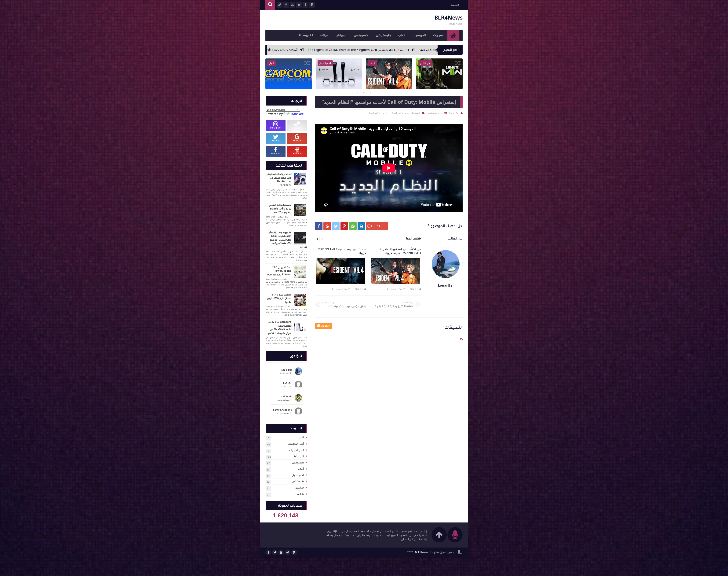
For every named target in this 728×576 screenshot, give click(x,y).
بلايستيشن (383, 35)
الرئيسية (455, 5)
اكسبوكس (361, 35)
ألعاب (401, 35)
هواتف (324, 35)
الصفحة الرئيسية (412, 113)
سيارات (438, 35)
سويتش (341, 35)
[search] (270, 5)
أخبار (301, 438)
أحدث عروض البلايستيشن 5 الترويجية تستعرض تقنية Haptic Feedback (278, 179)
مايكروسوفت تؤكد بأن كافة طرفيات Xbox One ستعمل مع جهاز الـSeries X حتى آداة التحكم (288, 240)
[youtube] (281, 552)
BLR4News (448, 18)
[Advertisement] (387, 452)
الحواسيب (419, 35)
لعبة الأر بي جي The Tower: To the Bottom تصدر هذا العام (279, 271)
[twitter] (275, 552)
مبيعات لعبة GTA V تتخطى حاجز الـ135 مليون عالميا (279, 298)
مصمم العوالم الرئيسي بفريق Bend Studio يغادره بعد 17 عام (280, 208)
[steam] (287, 552)
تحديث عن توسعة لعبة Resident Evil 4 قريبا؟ (267, 50)
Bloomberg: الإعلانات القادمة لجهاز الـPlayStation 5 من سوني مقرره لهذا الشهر (279, 327)
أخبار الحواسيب (296, 444)
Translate (297, 114)
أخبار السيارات (296, 450)
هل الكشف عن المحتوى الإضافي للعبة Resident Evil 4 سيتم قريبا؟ (347, 50)
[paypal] (294, 552)
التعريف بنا (306, 35)
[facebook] (268, 552)
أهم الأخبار (298, 475)
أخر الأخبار (298, 456)
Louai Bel (413, 289)
